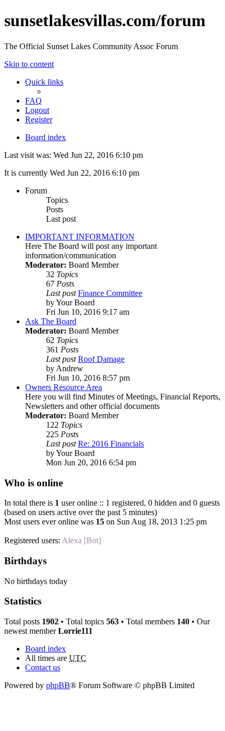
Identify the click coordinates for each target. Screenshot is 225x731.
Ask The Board (50, 321)
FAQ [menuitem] (33, 100)
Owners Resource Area (63, 387)
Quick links (44, 81)
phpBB (58, 685)
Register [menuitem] (38, 119)
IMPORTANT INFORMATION (79, 236)
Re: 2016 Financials (111, 443)
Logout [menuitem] (37, 110)
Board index (45, 137)
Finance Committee (110, 293)
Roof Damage (101, 359)
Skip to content (29, 64)
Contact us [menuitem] (42, 667)
